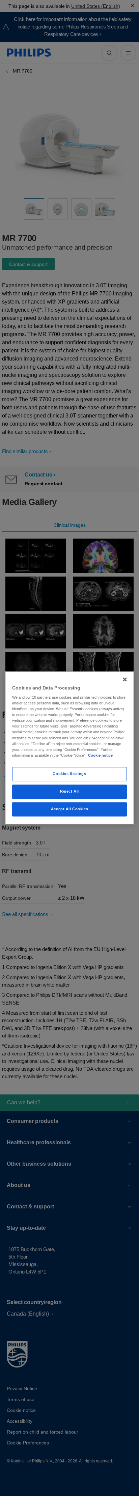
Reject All (69, 791)
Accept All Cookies (69, 809)
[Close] (124, 679)
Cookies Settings (69, 774)
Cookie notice (100, 755)
